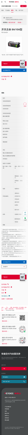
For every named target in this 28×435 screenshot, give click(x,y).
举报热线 (7, 409)
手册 (2, 79)
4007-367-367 (6, 381)
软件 (2, 293)
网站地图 (7, 420)
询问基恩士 (4, 296)
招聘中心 (7, 415)
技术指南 (4, 284)
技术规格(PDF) (5, 76)
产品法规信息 (8, 406)
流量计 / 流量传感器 (7, 299)
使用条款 (7, 418)
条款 (6, 411)
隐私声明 (7, 413)
